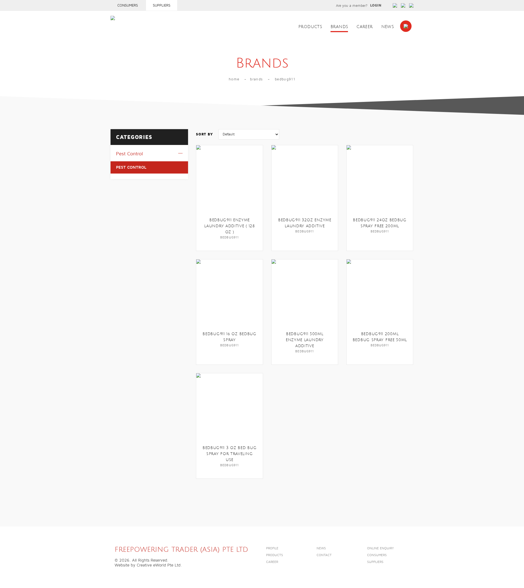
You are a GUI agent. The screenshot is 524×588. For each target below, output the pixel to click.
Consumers (127, 5)
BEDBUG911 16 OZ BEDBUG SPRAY (229, 337)
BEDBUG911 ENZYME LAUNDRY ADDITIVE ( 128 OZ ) (229, 226)
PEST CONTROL (131, 167)
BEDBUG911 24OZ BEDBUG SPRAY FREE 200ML (380, 223)
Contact (324, 555)
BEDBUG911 (285, 79)
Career (364, 27)
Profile (272, 548)
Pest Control (129, 153)
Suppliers (161, 5)
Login (375, 5)
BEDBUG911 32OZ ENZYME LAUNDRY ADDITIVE (304, 223)
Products (310, 27)
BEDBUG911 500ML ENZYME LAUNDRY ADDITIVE (305, 340)
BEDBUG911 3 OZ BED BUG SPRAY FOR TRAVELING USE (230, 454)
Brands (339, 27)
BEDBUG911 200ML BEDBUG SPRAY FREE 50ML (380, 337)
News (387, 27)
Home (234, 79)
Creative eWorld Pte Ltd (158, 565)
